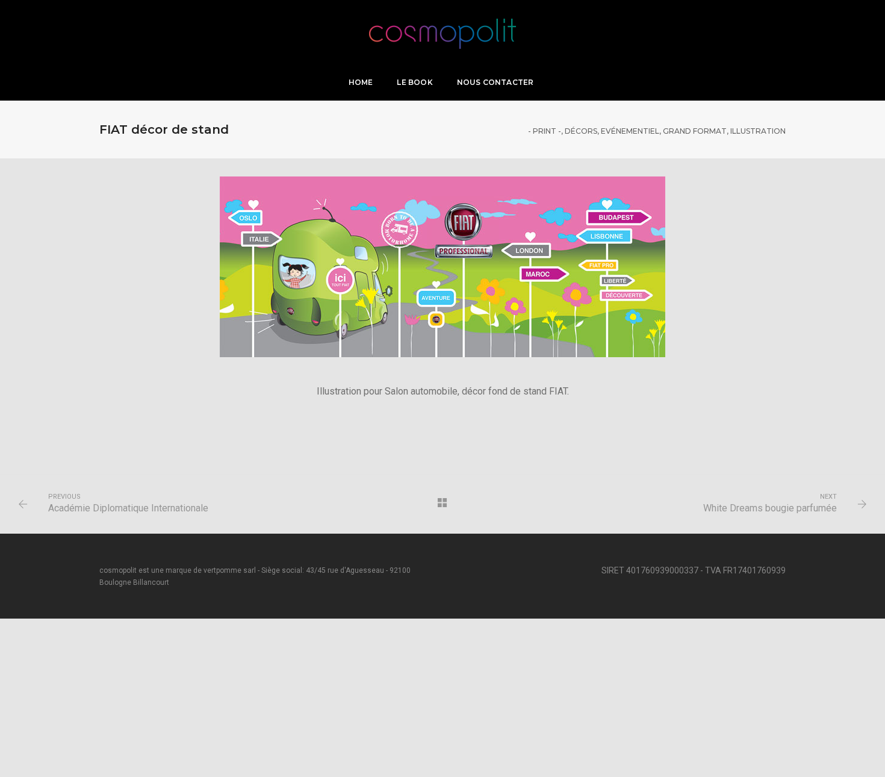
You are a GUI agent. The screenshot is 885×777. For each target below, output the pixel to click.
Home (361, 82)
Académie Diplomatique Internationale (128, 508)
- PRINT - (544, 131)
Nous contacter (495, 82)
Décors (581, 131)
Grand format (695, 131)
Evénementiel (630, 131)
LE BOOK (414, 82)
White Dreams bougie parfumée (770, 508)
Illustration (758, 131)
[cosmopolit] (443, 31)
